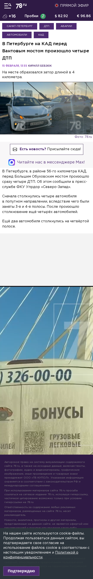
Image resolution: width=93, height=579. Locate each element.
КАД (41, 35)
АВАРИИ (66, 26)
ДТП (46, 26)
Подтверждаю (21, 571)
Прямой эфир (74, 5)
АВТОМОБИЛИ (17, 35)
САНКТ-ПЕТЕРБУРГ (20, 26)
